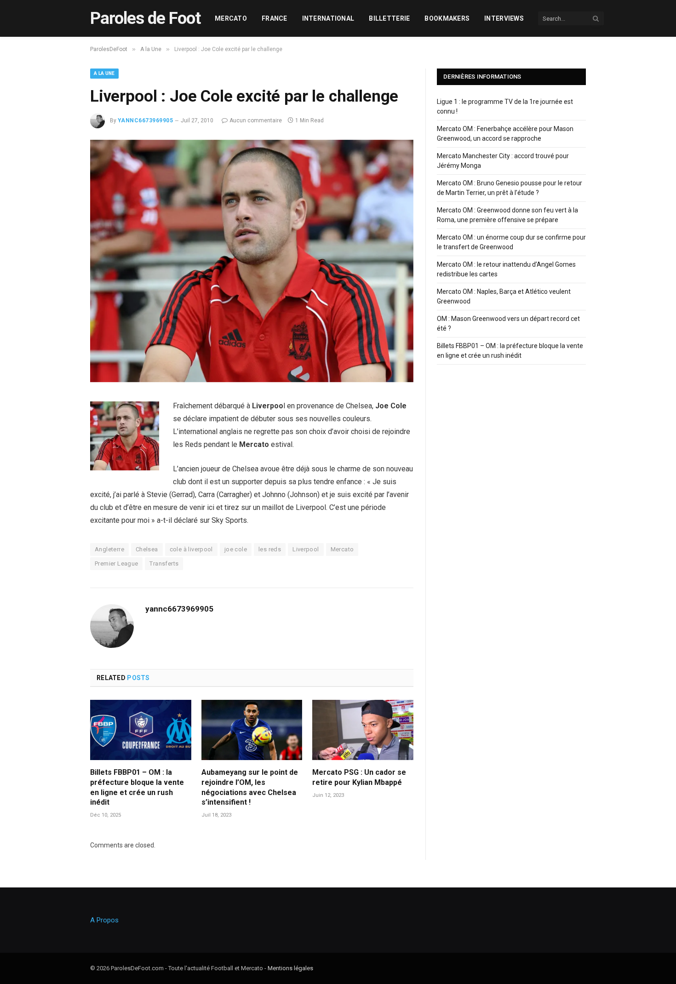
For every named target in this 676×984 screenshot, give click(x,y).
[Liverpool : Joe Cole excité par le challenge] (251, 379)
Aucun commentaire (255, 120)
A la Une (104, 73)
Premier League (116, 563)
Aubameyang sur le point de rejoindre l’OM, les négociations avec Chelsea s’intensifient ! (249, 787)
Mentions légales (290, 968)
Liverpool (305, 549)
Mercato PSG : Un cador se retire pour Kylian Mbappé (359, 777)
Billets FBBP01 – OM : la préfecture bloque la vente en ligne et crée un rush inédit (137, 787)
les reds (269, 549)
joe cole (235, 549)
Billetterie (389, 18)
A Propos (104, 920)
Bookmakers (447, 18)
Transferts (163, 563)
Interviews (504, 18)
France (274, 18)
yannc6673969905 (145, 120)
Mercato (231, 18)
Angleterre (109, 549)
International (328, 18)
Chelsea (147, 549)
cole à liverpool (191, 549)
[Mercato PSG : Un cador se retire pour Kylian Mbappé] (362, 730)
